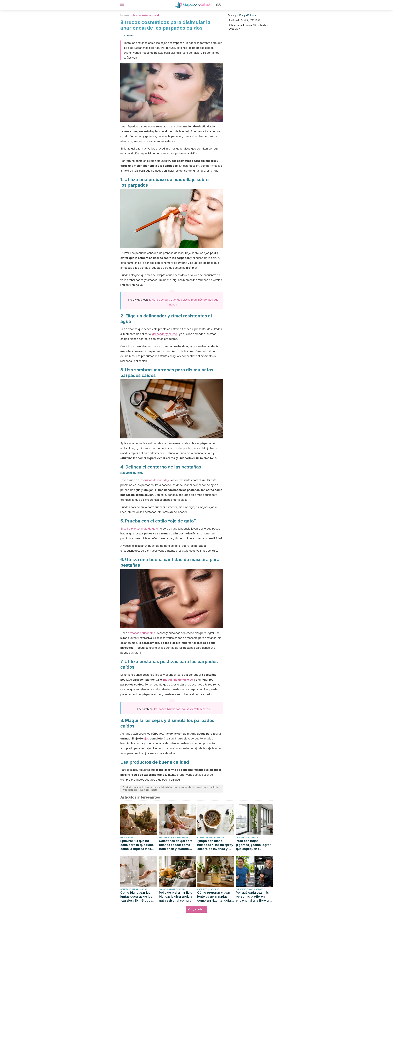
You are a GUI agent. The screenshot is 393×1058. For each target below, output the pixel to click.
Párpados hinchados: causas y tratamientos (182, 709)
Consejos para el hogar (210, 837)
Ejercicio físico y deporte (250, 889)
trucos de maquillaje (157, 480)
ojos (146, 738)
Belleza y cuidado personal (145, 15)
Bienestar (125, 15)
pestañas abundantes (141, 633)
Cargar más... (196, 909)
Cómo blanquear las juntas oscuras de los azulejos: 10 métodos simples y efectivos (136, 896)
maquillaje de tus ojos (178, 679)
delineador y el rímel (164, 334)
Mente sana (127, 837)
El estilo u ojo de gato (139, 528)
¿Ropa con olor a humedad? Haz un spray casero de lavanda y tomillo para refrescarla (215, 845)
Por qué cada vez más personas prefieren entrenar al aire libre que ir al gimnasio (254, 896)
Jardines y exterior (247, 837)
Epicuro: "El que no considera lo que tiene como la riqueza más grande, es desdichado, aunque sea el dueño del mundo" (138, 845)
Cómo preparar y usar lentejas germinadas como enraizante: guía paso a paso (214, 896)
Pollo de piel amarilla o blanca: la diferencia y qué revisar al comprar (176, 896)
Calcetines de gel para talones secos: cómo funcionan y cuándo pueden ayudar (176, 845)
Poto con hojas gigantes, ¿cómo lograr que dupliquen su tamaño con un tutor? (253, 845)
